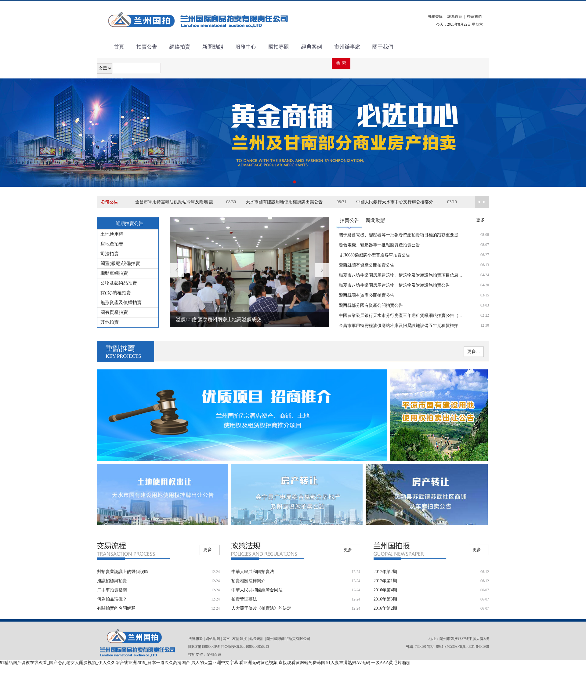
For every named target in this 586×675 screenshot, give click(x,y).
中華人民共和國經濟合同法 (257, 590)
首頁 (119, 47)
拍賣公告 (146, 47)
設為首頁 (454, 16)
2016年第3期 (385, 599)
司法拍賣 (109, 253)
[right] (478, 202)
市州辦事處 (347, 47)
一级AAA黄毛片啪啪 (390, 662)
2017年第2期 (385, 571)
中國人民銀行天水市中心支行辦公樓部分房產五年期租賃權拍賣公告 (401, 202)
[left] (485, 202)
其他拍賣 (109, 322)
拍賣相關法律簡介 (248, 581)
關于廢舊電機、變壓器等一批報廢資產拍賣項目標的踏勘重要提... (400, 235)
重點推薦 (123, 351)
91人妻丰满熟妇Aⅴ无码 (348, 662)
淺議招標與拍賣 (112, 581)
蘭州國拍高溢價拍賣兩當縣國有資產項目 (220, 319)
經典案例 (311, 47)
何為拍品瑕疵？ (112, 599)
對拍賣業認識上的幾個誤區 (122, 571)
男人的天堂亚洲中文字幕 (214, 662)
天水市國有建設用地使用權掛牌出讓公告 (284, 202)
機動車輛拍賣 (114, 273)
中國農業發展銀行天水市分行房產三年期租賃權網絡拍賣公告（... (400, 315)
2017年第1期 (385, 581)
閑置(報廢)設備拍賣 (120, 263)
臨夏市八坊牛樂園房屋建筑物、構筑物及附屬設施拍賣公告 (394, 285)
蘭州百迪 (214, 654)
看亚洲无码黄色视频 (258, 662)
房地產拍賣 (111, 243)
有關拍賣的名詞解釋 (116, 608)
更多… (482, 220)
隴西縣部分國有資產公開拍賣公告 (371, 305)
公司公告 (109, 202)
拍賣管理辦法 (244, 599)
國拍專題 (278, 47)
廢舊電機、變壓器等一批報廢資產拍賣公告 (379, 245)
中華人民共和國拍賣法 (252, 571)
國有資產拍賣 (114, 312)
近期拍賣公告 (129, 223)
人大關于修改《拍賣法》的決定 (261, 608)
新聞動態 (212, 47)
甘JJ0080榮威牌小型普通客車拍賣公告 (374, 255)
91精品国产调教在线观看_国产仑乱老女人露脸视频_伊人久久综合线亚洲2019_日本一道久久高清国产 (95, 662)
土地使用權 (111, 234)
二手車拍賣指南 (112, 590)
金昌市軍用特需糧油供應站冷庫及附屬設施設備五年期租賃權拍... (400, 325)
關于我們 (382, 47)
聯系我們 (474, 16)
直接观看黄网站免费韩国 (301, 662)
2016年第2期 (385, 608)
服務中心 (245, 47)
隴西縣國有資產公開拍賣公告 (366, 265)
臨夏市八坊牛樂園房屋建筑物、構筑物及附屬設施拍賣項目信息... (400, 275)
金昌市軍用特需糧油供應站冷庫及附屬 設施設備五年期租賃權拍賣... (180, 202)
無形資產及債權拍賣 (121, 302)
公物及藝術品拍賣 (118, 283)
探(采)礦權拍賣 (115, 292)
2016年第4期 (385, 590)
